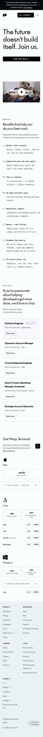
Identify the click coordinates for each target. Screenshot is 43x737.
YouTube (6, 692)
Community (27, 620)
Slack (5, 696)
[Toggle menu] (38, 15)
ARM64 (36, 524)
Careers (6, 656)
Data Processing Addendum (29, 666)
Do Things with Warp (30, 629)
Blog (24, 611)
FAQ (24, 616)
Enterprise (7, 620)
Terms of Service (29, 652)
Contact (6, 665)
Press (5, 661)
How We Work (8, 652)
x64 (28, 524)
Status (5, 637)
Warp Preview (9, 451)
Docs (5, 629)
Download (6, 611)
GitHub (5, 687)
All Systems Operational (35, 723)
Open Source (8, 633)
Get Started (24, 15)
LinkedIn (6, 700)
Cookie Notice (28, 661)
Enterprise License (30, 673)
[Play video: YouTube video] (21, 92)
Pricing (5, 616)
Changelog (7, 624)
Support (26, 624)
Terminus (26, 633)
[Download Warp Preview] (37, 446)
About (5, 648)
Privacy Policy (28, 648)
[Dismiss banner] (40, 5)
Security (26, 656)
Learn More (28, 7)
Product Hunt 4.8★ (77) (10, 706)
